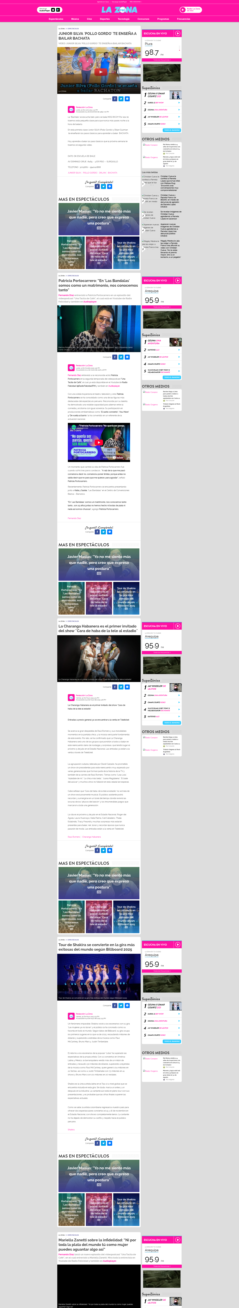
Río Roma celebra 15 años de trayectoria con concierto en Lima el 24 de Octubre (171, 148)
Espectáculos (56, 18)
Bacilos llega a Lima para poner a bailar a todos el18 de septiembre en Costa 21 (171, 395)
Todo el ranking (171, 130)
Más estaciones (135, 2)
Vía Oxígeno (170, 166)
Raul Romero (74, 837)
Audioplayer (89, 301)
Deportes (105, 18)
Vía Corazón (170, 153)
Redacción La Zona (84, 107)
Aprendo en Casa (103, 2)
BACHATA (112, 173)
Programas (163, 18)
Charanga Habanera (91, 837)
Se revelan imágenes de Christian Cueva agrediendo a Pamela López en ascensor (171, 215)
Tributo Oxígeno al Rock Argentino (171, 405)
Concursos (143, 18)
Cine (89, 18)
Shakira (71, 1129)
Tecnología (123, 18)
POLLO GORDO (90, 173)
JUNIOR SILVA (74, 173)
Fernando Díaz (66, 295)
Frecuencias (183, 18)
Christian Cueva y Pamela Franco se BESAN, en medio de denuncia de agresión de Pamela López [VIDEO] (170, 201)
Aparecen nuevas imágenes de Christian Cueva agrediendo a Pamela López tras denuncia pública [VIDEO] (170, 230)
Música (75, 18)
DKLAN (102, 173)
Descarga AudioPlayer (119, 2)
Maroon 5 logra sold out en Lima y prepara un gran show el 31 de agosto (171, 160)
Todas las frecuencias (161, 60)
